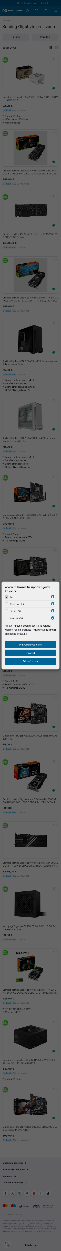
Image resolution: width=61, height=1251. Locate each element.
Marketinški (16, 618)
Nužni (13, 597)
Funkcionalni (17, 604)
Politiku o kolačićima (43, 629)
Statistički (15, 611)
